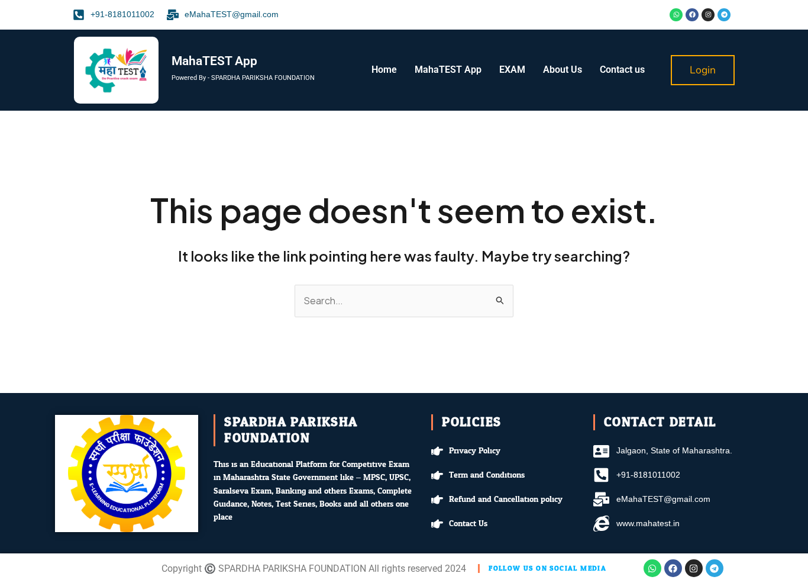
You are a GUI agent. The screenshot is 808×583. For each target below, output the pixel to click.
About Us (562, 69)
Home (384, 69)
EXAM (512, 69)
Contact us (622, 69)
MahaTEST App (448, 69)
